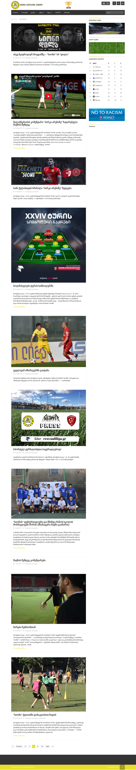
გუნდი (41, 12)
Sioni (20, 767)
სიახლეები (24, 12)
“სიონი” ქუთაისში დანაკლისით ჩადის (34, 715)
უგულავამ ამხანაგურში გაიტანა (31, 370)
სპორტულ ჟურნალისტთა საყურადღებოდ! (37, 449)
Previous (19, 746)
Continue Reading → (19, 148)
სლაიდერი (34, 58)
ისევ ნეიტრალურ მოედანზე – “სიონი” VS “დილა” (41, 54)
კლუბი (33, 12)
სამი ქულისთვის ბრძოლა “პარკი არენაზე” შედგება (42, 188)
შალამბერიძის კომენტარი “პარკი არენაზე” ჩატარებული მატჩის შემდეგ (45, 123)
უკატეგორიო (42, 718)
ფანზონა (58, 12)
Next (47, 746)
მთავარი (15, 12)
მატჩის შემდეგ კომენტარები (29, 560)
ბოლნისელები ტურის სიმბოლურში (33, 286)
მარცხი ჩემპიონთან (24, 627)
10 (42, 746)
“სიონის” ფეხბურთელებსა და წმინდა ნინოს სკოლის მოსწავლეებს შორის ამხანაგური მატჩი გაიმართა (43, 523)
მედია (49, 12)
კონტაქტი (67, 12)
